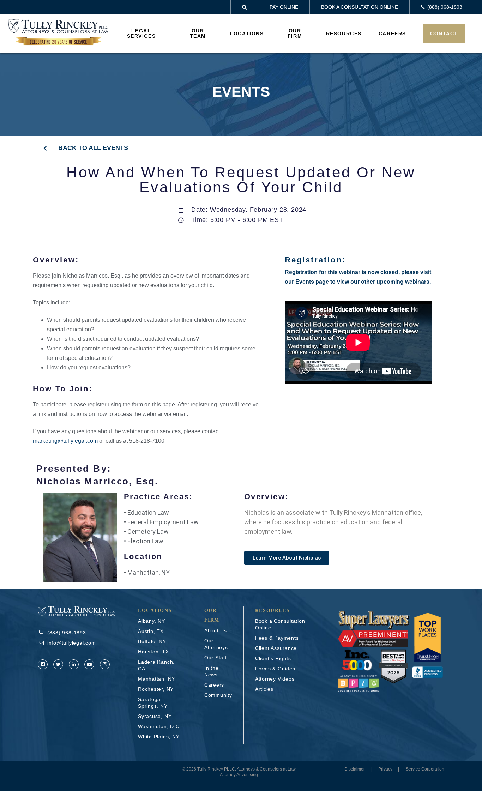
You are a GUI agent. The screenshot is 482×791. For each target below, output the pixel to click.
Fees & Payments (277, 638)
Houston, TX (153, 651)
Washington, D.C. (159, 726)
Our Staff (215, 657)
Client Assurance (276, 648)
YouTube (89, 664)
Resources (344, 33)
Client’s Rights (273, 658)
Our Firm (295, 33)
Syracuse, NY (154, 716)
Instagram (105, 664)
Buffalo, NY (152, 641)
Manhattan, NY (156, 679)
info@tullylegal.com (71, 643)
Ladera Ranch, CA (156, 665)
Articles (264, 689)
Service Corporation (425, 769)
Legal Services (141, 33)
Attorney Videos (275, 679)
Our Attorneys (216, 644)
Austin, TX (151, 631)
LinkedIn (74, 664)
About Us (215, 630)
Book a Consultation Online (359, 7)
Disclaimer (354, 769)
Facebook (43, 664)
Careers (392, 33)
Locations (247, 33)
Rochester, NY (156, 689)
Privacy (385, 769)
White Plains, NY (158, 736)
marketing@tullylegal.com (65, 441)
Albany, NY (151, 621)
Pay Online (284, 7)
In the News (211, 671)
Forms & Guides (275, 668)
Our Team (198, 33)
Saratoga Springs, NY (153, 702)
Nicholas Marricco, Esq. (97, 481)
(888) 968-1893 (66, 632)
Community (218, 695)
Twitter (58, 664)
